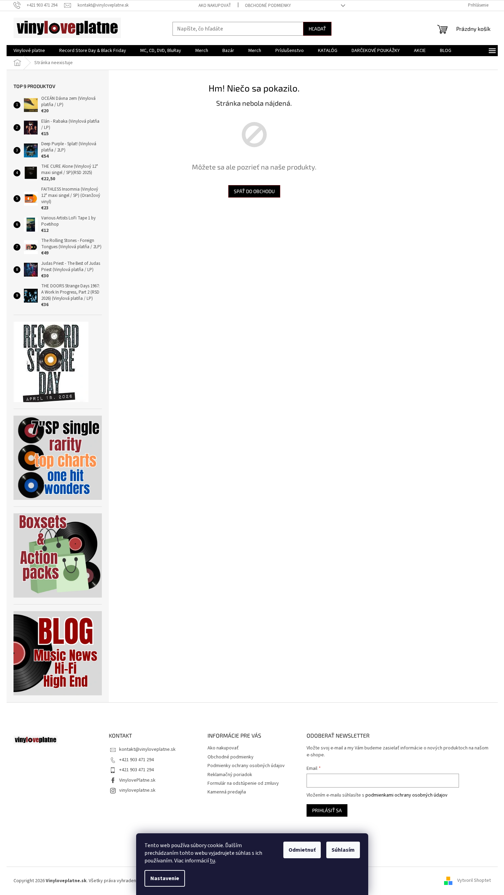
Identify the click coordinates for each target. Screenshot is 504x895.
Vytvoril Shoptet (474, 880)
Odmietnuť (302, 850)
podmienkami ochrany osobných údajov (406, 795)
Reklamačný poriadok (229, 774)
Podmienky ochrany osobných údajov (246, 765)
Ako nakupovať (214, 5)
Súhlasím (343, 850)
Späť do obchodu (254, 191)
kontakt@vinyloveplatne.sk (147, 749)
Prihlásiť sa (327, 810)
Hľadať (317, 29)
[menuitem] (29, 50)
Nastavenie (164, 878)
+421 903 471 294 (136, 759)
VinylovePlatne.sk (137, 780)
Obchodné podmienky (268, 5)
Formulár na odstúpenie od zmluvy (243, 783)
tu (212, 860)
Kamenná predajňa (226, 792)
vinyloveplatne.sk (137, 790)
